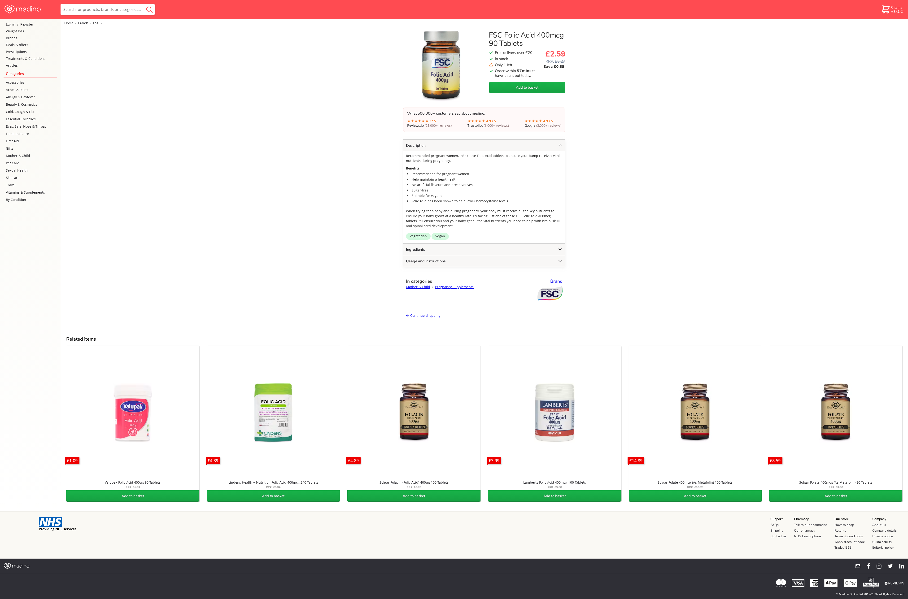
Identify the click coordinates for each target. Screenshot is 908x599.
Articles (12, 65)
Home (68, 23)
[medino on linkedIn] (899, 566)
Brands (11, 38)
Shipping (776, 530)
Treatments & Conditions (25, 58)
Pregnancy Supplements (454, 287)
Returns (840, 530)
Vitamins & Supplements (25, 192)
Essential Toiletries (21, 119)
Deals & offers (17, 45)
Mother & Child (18, 155)
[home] (29, 9)
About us (879, 525)
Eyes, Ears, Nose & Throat (26, 126)
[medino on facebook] (865, 566)
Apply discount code (849, 542)
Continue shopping (425, 315)
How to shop (844, 525)
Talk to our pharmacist (810, 525)
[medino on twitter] (888, 566)
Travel (11, 185)
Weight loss (15, 31)
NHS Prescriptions (807, 536)
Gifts (9, 148)
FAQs (774, 525)
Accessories (15, 82)
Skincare (12, 177)
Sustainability (882, 542)
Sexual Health (17, 170)
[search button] (149, 9)
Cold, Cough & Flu (20, 111)
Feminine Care (17, 133)
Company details (884, 530)
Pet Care (12, 163)
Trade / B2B (842, 547)
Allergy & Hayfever (20, 97)
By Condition (16, 199)
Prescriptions (16, 51)
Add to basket (527, 87)
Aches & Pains (17, 89)
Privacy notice (882, 536)
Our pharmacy (804, 530)
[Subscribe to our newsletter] (856, 566)
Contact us (778, 536)
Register (26, 24)
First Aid (12, 141)
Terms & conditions (848, 536)
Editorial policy (883, 547)
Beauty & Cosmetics (21, 104)
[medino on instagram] (877, 566)
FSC (96, 23)
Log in (10, 24)
